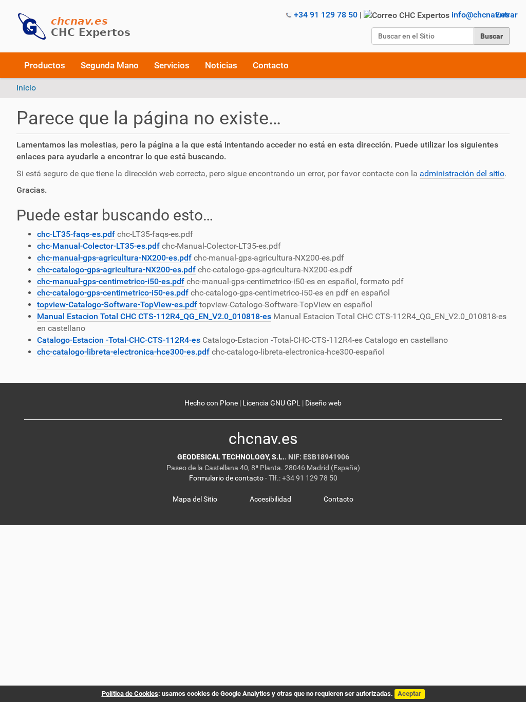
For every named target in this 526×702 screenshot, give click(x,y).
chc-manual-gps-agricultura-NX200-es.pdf (114, 258)
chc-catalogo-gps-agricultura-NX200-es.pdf (116, 269)
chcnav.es (263, 439)
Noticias (221, 65)
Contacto (271, 65)
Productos (44, 65)
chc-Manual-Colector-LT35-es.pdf (98, 246)
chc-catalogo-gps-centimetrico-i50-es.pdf (113, 293)
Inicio (26, 88)
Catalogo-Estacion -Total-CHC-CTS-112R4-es (118, 340)
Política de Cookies (130, 693)
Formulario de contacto (226, 478)
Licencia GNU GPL (271, 403)
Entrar (506, 15)
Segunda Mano (110, 65)
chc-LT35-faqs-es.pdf (76, 234)
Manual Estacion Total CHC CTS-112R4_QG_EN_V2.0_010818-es (154, 316)
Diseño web (323, 403)
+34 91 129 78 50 (326, 15)
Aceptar (409, 693)
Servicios (172, 65)
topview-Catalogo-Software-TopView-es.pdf (117, 304)
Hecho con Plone (211, 403)
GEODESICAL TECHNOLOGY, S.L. (231, 457)
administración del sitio (462, 173)
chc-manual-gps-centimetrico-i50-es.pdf (110, 281)
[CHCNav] (78, 26)
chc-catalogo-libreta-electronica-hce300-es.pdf (123, 352)
